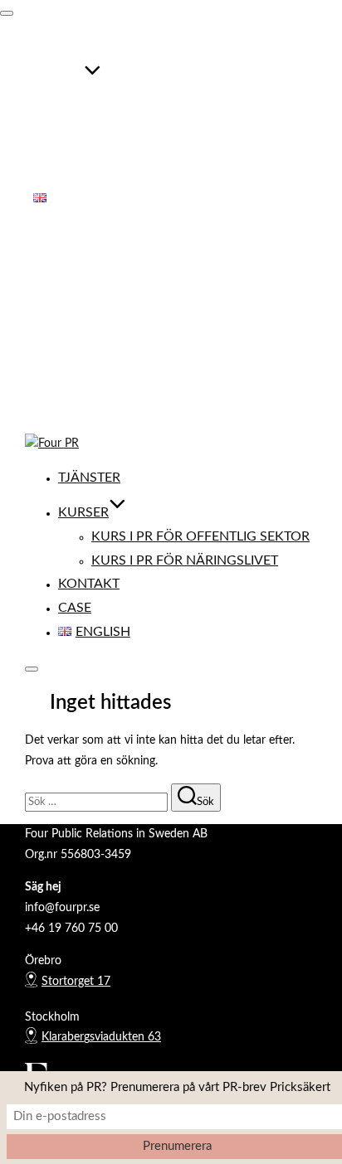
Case (49, 174)
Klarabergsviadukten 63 (101, 1037)
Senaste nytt (65, 349)
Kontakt (64, 150)
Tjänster (64, 44)
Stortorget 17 (76, 981)
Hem (45, 267)
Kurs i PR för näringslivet (159, 126)
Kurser (58, 78)
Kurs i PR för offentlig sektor (175, 102)
